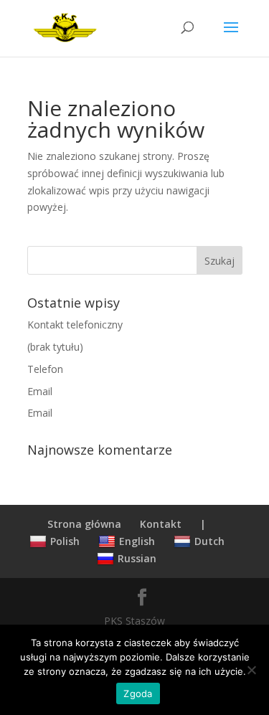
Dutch (209, 541)
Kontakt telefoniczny (75, 324)
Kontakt (160, 524)
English (137, 541)
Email (39, 391)
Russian (137, 558)
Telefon (45, 369)
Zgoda (137, 693)
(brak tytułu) (55, 347)
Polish (65, 541)
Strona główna (84, 524)
